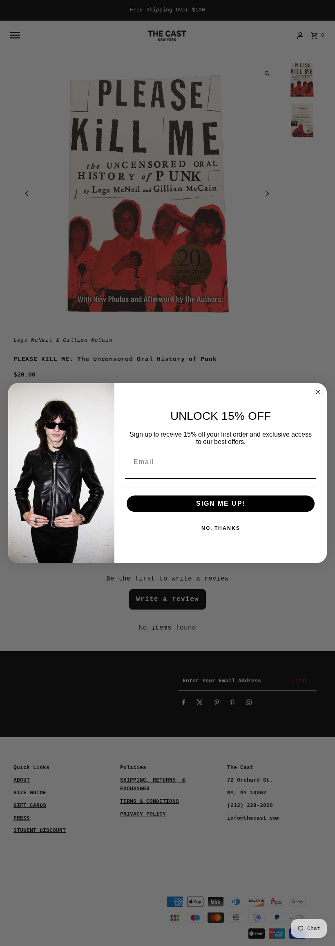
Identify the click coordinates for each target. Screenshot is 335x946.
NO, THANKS (220, 528)
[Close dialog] (318, 392)
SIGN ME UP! (221, 503)
